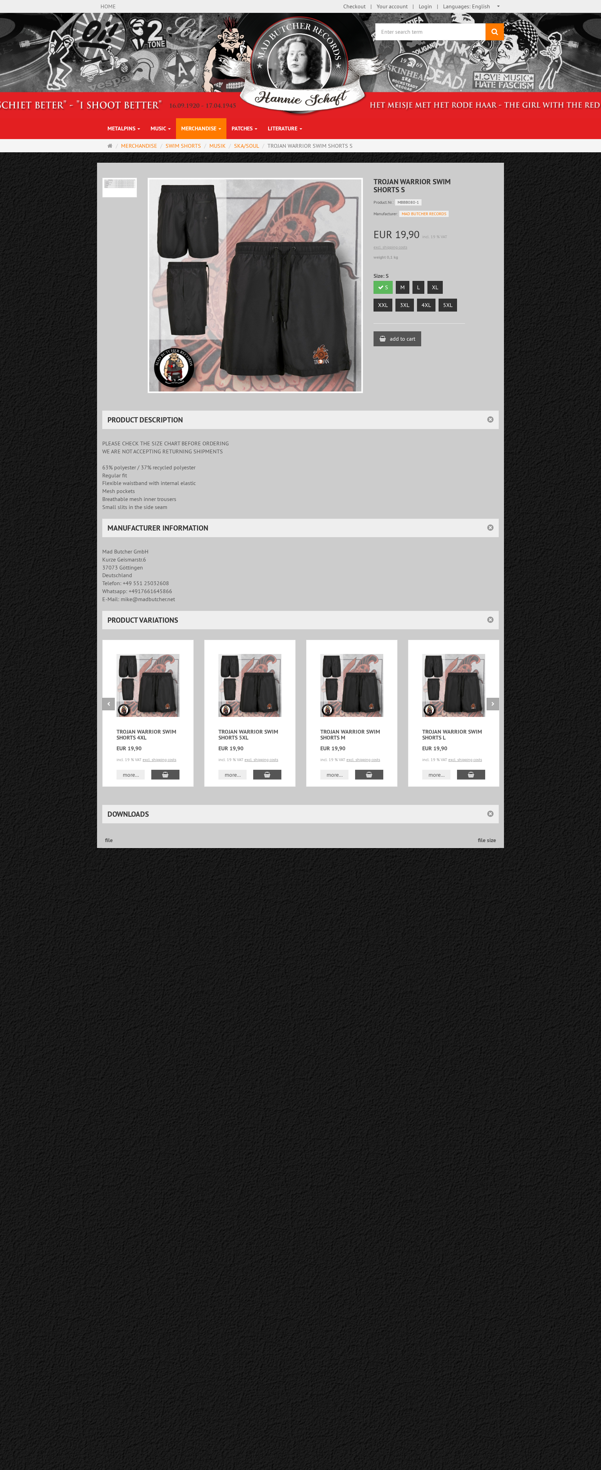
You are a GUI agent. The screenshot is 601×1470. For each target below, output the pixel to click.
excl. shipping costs (390, 247)
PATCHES (243, 128)
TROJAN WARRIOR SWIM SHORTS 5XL (248, 735)
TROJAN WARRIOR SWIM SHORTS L (452, 735)
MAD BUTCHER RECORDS (424, 213)
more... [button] (131, 774)
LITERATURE (283, 128)
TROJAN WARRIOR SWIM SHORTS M (350, 735)
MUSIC (159, 128)
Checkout (354, 6)
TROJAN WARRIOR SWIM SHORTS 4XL (146, 735)
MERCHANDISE (199, 128)
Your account (392, 6)
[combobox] (472, 6)
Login (425, 6)
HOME (108, 6)
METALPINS (122, 128)
